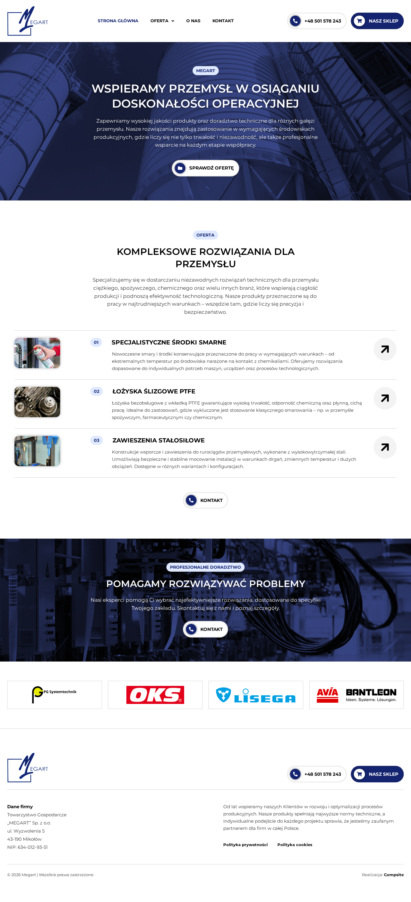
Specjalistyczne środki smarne (169, 342)
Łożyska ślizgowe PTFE (154, 391)
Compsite (394, 874)
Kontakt (223, 20)
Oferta (159, 20)
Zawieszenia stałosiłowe (159, 440)
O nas (193, 20)
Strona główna (118, 20)
